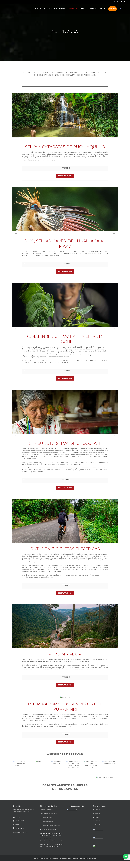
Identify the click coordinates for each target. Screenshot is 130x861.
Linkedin (97, 821)
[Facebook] (114, 2)
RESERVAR (112, 9)
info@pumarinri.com (21, 832)
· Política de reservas (46, 817)
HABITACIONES (40, 9)
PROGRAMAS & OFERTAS (57, 9)
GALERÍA (103, 9)
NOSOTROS (92, 9)
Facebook (98, 809)
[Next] (114, 139)
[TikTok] (124, 2)
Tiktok (96, 817)
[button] (125, 856)
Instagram (97, 813)
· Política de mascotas (46, 821)
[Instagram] (117, 2)
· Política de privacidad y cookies (50, 825)
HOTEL (83, 9)
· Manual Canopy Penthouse (48, 813)
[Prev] (15, 139)
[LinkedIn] (121, 2)
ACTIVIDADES (72, 9)
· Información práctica (46, 809)
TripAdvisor (97, 824)
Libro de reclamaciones (49, 829)
